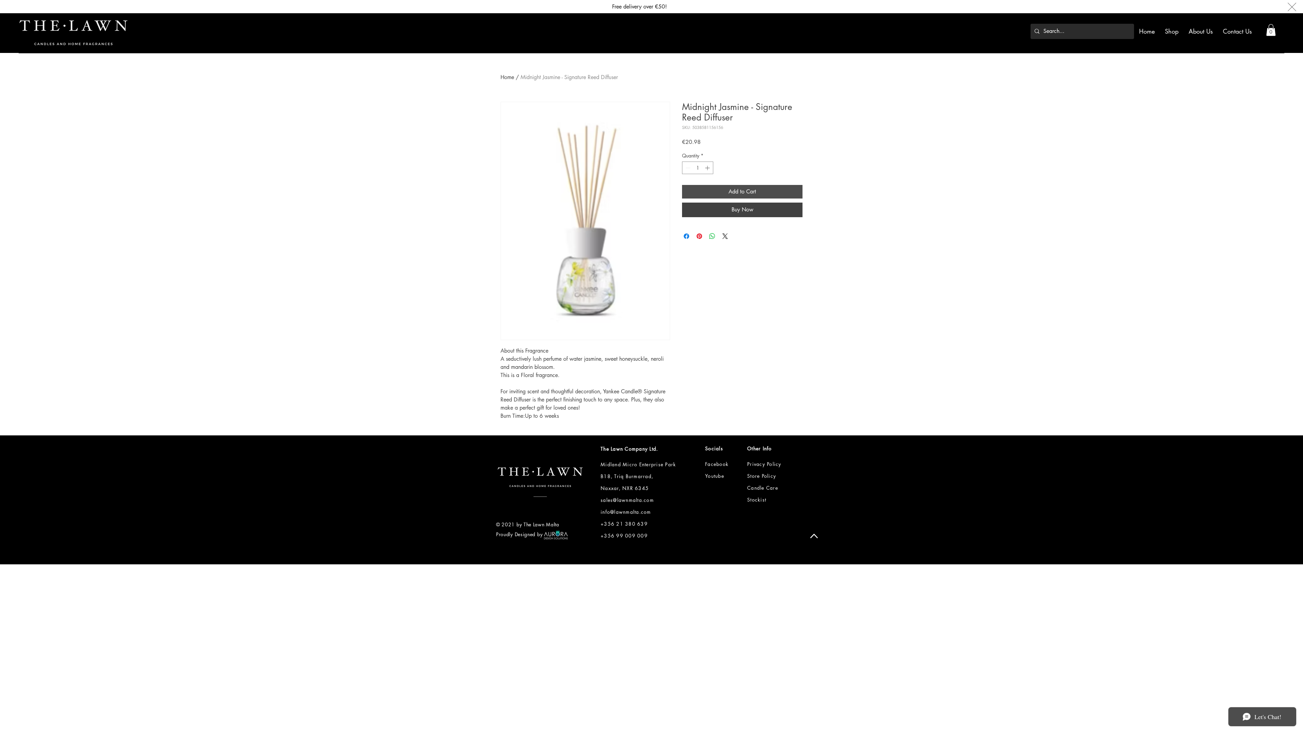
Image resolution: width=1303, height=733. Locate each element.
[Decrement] (687, 168)
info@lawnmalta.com (626, 512)
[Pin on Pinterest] (699, 236)
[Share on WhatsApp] (712, 236)
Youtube (714, 476)
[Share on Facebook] (686, 236)
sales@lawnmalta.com (627, 500)
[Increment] (708, 168)
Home (507, 77)
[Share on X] (725, 236)
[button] (1271, 30)
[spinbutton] (698, 168)
